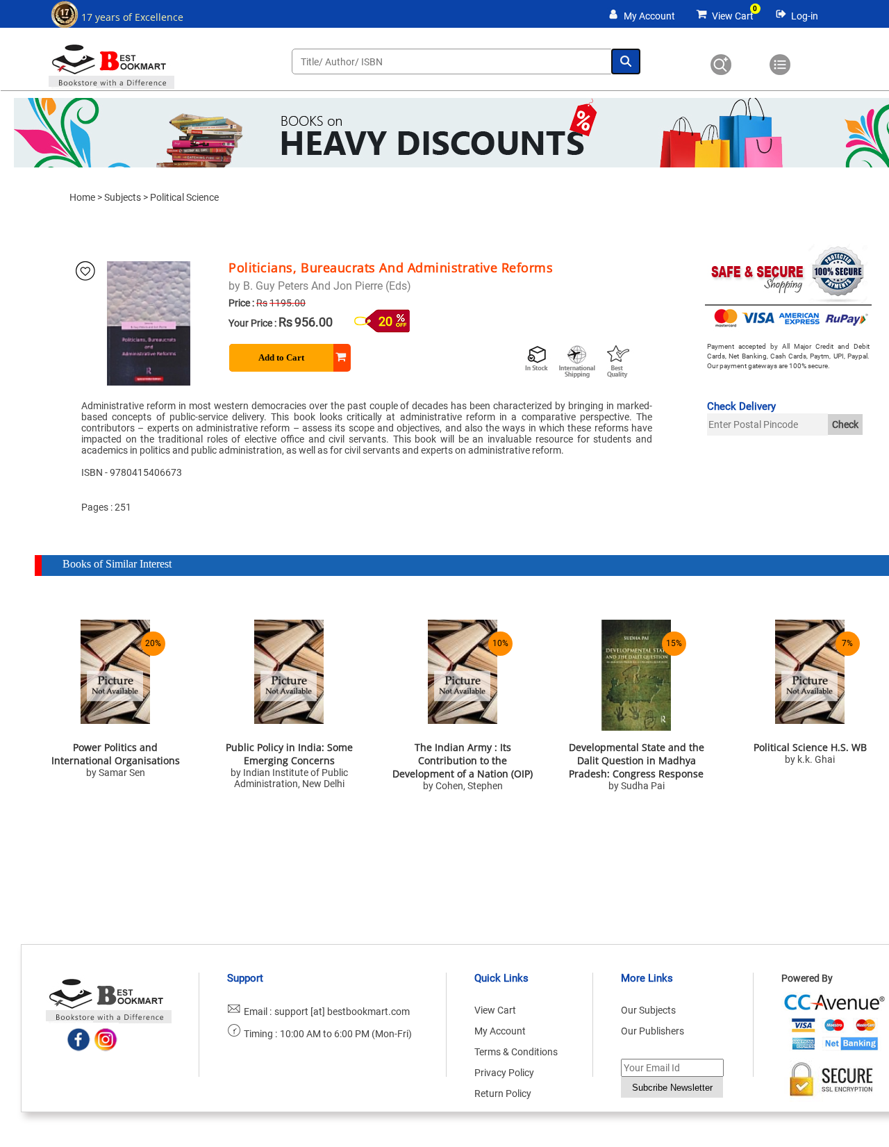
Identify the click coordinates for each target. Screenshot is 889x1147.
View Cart (733, 16)
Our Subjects (648, 1010)
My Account (649, 16)
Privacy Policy (504, 1072)
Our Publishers (652, 1031)
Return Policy (502, 1093)
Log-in (804, 16)
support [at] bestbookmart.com (342, 1011)
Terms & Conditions (516, 1051)
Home (82, 197)
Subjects (122, 197)
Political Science (184, 197)
